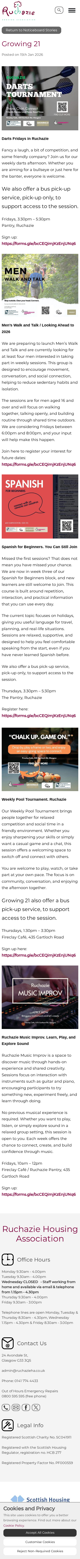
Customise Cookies (40, 1542)
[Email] (16, 1407)
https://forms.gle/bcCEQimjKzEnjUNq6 (39, 243)
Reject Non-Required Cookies (40, 1551)
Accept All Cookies (40, 1533)
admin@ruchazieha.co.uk (23, 1371)
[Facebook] (26, 1407)
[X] (36, 1407)
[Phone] (6, 1407)
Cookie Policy (13, 1525)
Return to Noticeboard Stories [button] (31, 30)
